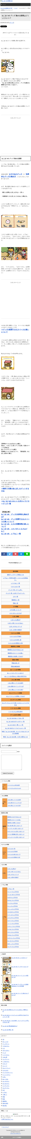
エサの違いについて (15, 610)
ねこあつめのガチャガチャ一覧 (15, 721)
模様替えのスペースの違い (15, 653)
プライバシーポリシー (15, 1133)
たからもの (5, 1070)
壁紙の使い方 (15, 663)
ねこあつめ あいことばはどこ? (19, 957)
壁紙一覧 (15, 603)
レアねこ (5, 1092)
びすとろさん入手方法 (13, 932)
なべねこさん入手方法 (13, 929)
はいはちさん (6, 1083)
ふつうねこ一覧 (15, 583)
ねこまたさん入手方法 (13, 941)
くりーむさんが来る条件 (15, 711)
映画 (4, 1099)
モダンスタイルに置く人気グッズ (15, 831)
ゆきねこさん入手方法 (13, 900)
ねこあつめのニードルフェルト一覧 (15, 728)
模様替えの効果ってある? (15, 656)
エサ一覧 (15, 596)
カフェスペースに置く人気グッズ (15, 837)
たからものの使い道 (15, 640)
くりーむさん (6, 1055)
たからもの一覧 (15, 586)
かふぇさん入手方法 (12, 906)
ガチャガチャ (6, 1050)
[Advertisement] (15, 134)
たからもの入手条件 (15, 636)
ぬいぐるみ (5, 1079)
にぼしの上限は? (15, 620)
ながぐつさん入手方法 (13, 920)
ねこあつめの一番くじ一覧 (15, 725)
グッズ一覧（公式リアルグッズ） (15, 593)
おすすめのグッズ (15, 174)
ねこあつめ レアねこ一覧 (11, 534)
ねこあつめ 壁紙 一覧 (8, 1029)
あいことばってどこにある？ (15, 673)
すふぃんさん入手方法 (13, 909)
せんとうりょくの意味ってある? (15, 696)
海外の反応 (5, 1103)
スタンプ (5, 1063)
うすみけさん (6, 1046)
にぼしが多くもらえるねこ (15, 623)
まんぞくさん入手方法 (13, 946)
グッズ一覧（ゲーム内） (15, 590)
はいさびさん (6, 1081)
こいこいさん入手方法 (13, 923)
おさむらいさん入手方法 (13, 938)
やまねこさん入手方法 (13, 935)
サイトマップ (5, 1127)
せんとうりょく (6, 1068)
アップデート (6, 1044)
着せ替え (5, 1105)
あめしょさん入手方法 (13, 943)
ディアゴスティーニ (8, 1072)
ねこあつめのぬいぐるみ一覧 (15, 718)
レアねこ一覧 (10, 888)
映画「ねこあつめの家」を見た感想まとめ (15, 737)
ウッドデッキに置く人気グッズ (15, 828)
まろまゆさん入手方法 (13, 912)
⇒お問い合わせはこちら (7, 1119)
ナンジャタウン (6, 1074)
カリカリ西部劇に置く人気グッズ (15, 834)
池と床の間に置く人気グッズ (14, 825)
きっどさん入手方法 (12, 903)
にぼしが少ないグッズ (15, 626)
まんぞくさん (6, 1088)
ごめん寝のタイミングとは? (15, 686)
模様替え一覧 (15, 600)
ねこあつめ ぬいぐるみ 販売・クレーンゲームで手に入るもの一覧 (16, 1021)
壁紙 (4, 1096)
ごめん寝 (5, 1057)
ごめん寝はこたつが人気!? (15, 689)
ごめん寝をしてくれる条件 (15, 683)
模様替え (5, 1101)
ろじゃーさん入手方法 (13, 891)
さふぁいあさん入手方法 (13, 894)
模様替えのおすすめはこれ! (15, 649)
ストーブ (5, 1066)
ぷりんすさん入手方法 (13, 917)
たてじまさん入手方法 (13, 915)
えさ (4, 1048)
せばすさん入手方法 (12, 897)
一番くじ (5, 1094)
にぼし (4, 1077)
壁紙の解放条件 (15, 666)
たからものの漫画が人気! (15, 643)
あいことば (5, 1041)
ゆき (4, 1090)
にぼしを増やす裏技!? (15, 630)
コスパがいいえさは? (15, 613)
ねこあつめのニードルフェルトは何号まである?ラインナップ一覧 (16, 1016)
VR (3, 1039)
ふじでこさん (6, 1085)
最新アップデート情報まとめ (15, 574)
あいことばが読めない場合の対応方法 (15, 676)
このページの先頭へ (17, 1137)
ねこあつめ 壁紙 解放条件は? (10, 1026)
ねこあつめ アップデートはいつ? (20, 966)
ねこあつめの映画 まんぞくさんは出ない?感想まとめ (15, 1010)
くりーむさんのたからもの (14, 788)
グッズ (12, 22)
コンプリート (6, 1059)
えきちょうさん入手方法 (13, 926)
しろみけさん (6, 1061)
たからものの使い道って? (13, 854)
